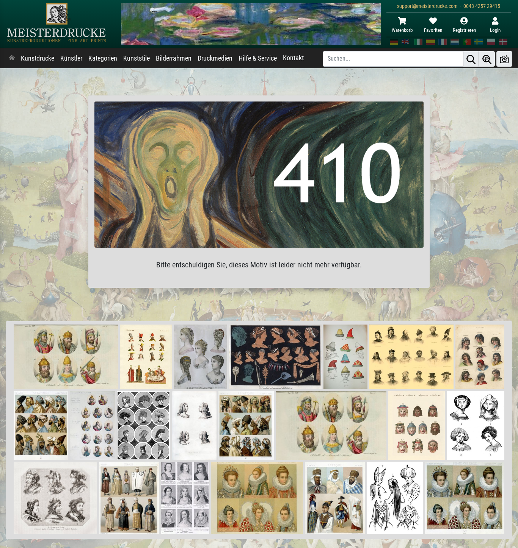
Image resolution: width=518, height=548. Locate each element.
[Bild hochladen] (504, 59)
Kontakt (293, 58)
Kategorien (102, 58)
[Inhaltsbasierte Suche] (487, 59)
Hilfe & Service (258, 58)
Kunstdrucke (37, 58)
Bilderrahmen (174, 58)
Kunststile (136, 58)
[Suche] (471, 59)
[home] (12, 58)
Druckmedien (215, 58)
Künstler (71, 58)
